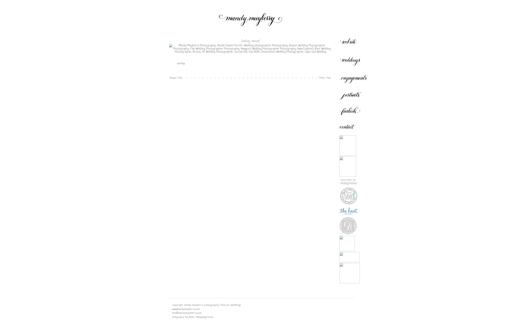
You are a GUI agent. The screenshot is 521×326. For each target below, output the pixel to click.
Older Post (325, 77)
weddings (181, 63)
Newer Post (176, 77)
